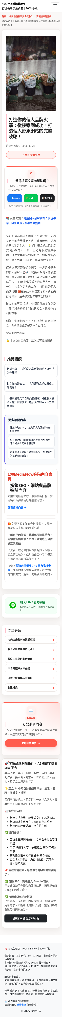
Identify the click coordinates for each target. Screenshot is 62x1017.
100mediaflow (13, 4)
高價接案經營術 (43, 16)
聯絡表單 (21, 1004)
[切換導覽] (55, 6)
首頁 (4, 16)
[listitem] (14, 198)
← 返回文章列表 (31, 155)
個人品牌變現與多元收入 (21, 16)
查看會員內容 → (17, 507)
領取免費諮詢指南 (26, 918)
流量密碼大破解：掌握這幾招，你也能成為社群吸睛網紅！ (31, 453)
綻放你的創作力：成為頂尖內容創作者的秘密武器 (31, 429)
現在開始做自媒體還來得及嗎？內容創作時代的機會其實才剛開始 (31, 441)
